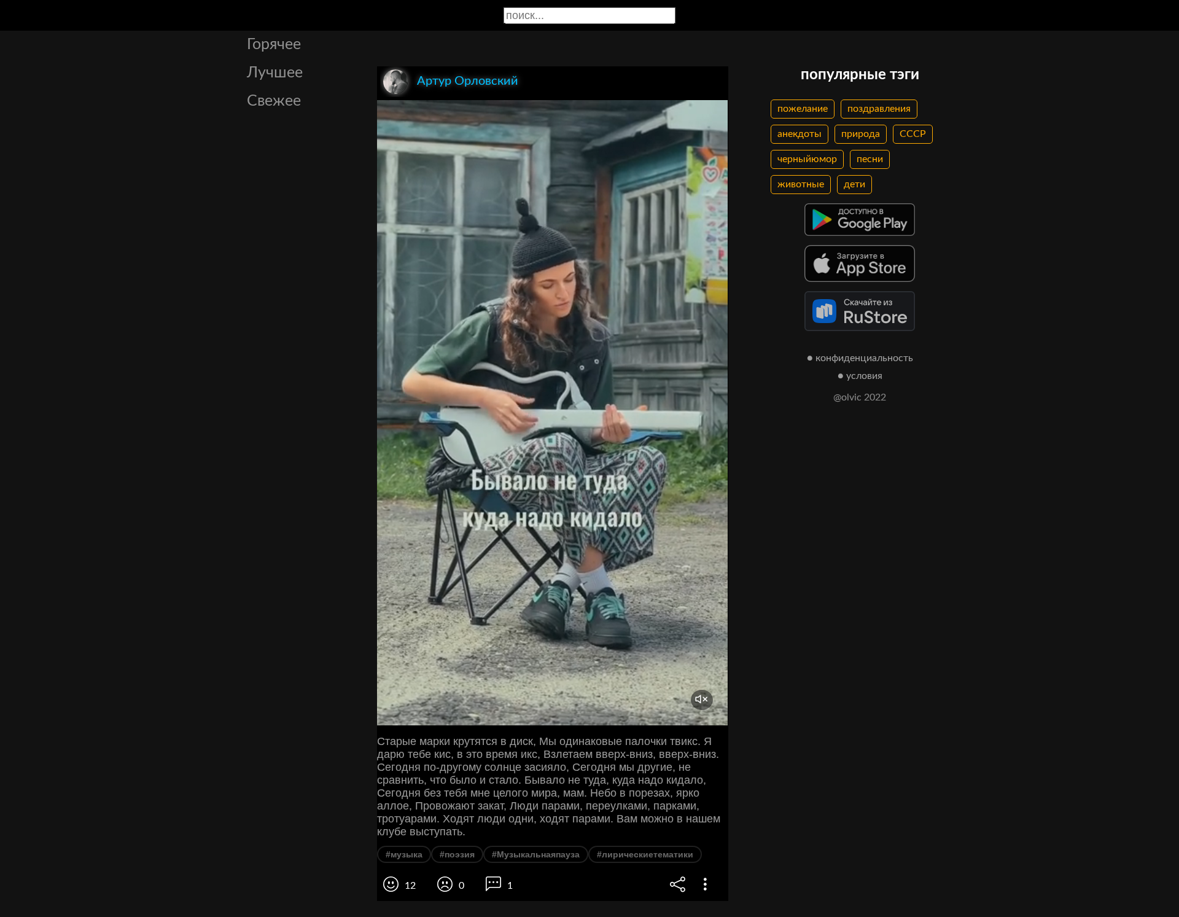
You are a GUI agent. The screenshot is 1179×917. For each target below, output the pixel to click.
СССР (913, 134)
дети (854, 184)
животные (800, 184)
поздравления (879, 109)
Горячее (274, 44)
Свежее (274, 101)
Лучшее (275, 72)
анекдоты (799, 134)
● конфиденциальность (860, 358)
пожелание (802, 109)
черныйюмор (807, 159)
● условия (860, 376)
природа (860, 134)
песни (870, 159)
